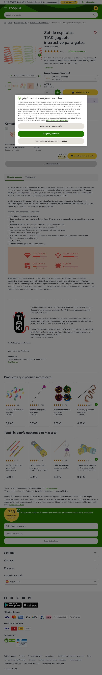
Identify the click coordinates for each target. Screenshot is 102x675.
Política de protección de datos (57, 120)
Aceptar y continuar (51, 134)
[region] (51, 120)
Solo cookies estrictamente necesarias (51, 141)
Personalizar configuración (51, 126)
